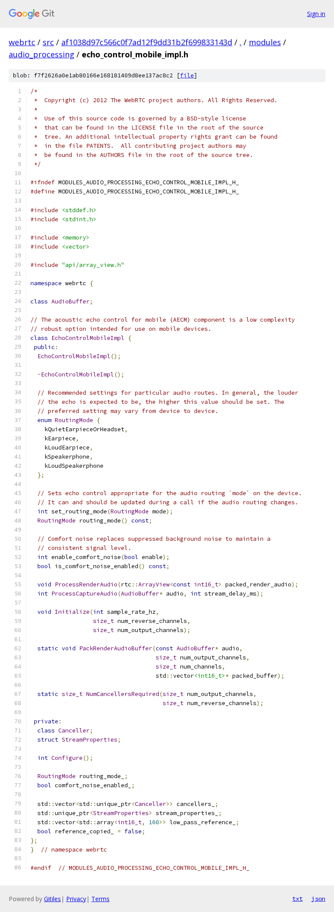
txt (297, 898)
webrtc (22, 42)
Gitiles (52, 899)
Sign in (316, 14)
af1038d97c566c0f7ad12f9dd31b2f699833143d (146, 42)
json (318, 898)
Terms (100, 899)
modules (265, 42)
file (187, 75)
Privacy (76, 899)
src (48, 42)
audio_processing (41, 54)
